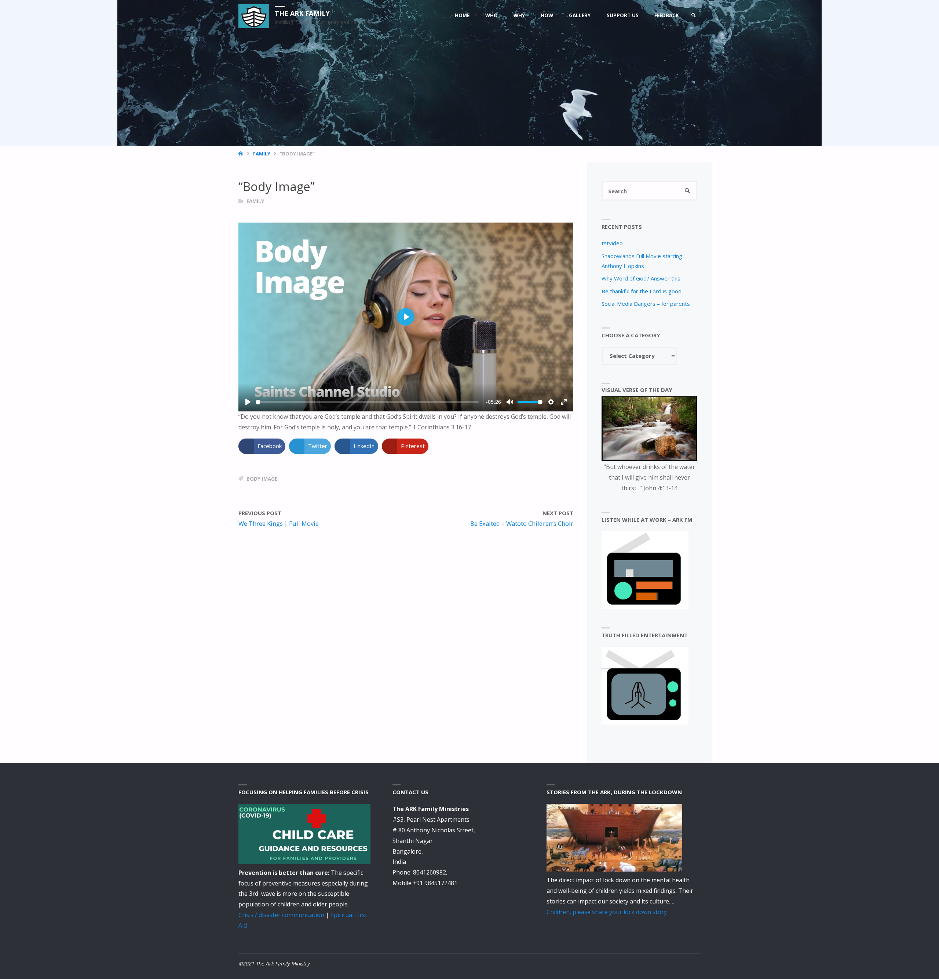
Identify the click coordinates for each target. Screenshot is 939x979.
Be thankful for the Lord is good (642, 291)
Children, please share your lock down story (607, 912)
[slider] (367, 402)
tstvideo (612, 243)
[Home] (241, 153)
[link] (693, 15)
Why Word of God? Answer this (641, 278)
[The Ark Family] (253, 15)
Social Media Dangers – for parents (646, 303)
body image (261, 479)
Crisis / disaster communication (281, 915)
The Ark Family (302, 12)
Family (261, 153)
